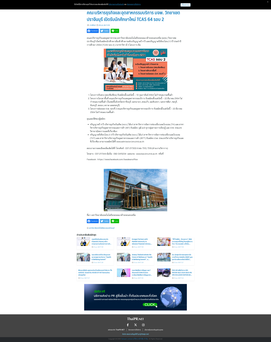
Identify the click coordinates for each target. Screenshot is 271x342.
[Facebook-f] (127, 324)
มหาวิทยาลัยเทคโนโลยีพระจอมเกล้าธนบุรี (101, 227)
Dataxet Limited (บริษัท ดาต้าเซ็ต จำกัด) (134, 339)
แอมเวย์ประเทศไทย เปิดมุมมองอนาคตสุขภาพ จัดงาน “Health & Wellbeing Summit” (101, 257)
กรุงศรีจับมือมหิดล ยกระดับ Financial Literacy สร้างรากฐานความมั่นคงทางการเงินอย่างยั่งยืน (101, 243)
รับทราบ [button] (185, 5)
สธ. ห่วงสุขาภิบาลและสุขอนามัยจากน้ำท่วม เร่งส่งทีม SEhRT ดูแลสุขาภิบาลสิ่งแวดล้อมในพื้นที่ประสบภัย (182, 258)
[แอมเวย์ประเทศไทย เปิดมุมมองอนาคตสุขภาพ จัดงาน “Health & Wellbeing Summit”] (83, 257)
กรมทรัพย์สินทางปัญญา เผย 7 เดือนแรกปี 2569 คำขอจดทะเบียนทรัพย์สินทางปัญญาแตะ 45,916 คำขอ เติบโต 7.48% (141, 274)
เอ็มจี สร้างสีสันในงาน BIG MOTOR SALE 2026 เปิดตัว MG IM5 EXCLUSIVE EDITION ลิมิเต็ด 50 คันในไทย (182, 274)
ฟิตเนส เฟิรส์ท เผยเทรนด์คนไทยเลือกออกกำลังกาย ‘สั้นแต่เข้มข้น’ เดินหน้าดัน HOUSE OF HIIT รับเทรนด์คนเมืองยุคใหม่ (95, 272)
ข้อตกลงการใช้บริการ (134, 4)
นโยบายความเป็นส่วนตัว (116, 4)
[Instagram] (143, 324)
